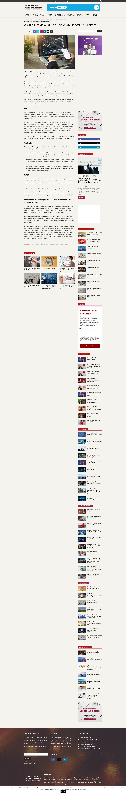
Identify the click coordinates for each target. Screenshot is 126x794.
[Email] (48, 31)
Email (81, 328)
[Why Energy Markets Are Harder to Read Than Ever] (82, 359)
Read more (81, 197)
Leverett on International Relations (86, 746)
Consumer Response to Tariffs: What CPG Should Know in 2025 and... (94, 688)
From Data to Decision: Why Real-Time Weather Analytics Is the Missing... (94, 394)
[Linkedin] (44, 31)
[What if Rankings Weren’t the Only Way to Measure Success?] (82, 373)
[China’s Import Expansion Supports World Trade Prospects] (82, 659)
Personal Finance (41, 19)
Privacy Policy (65, 1)
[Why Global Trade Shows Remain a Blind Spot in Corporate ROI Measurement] (82, 546)
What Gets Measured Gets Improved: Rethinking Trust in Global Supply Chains (93, 455)
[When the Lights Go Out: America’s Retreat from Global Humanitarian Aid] (82, 380)
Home (25, 1)
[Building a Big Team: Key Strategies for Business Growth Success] (82, 415)
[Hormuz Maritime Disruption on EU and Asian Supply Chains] (82, 652)
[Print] (51, 31)
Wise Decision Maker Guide (84, 737)
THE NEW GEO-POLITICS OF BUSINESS (60, 15)
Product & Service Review (44, 21)
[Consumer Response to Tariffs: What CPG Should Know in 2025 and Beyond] (82, 688)
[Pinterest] (41, 31)
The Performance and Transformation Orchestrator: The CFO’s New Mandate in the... (94, 448)
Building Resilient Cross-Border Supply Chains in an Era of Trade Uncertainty (94, 435)
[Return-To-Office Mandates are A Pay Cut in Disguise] (82, 283)
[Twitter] (37, 31)
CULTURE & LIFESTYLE (95, 15)
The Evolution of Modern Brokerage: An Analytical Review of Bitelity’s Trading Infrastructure (49, 287)
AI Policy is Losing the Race (93, 267)
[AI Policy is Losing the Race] (82, 269)
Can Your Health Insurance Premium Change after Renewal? (93, 630)
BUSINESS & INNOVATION (70, 15)
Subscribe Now (90, 346)
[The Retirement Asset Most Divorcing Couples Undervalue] (49, 261)
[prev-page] (25, 291)
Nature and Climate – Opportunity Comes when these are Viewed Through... (94, 401)
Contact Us (59, 1)
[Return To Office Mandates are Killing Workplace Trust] (82, 255)
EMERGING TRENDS (42, 15)
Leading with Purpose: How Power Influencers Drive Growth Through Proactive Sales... (94, 387)
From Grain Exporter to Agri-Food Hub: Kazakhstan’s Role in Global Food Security (94, 609)
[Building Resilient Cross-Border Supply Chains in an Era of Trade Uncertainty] (82, 434)
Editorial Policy (42, 1)
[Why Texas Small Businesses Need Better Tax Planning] (32, 278)
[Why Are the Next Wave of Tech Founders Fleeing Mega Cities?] (82, 532)
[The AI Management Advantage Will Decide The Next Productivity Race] (82, 276)
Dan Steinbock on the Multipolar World (87, 739)
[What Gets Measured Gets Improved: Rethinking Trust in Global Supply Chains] (82, 455)
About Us (29, 1)
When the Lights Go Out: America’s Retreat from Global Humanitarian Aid (94, 380)
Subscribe (48, 1)
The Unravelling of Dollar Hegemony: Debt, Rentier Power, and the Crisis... (94, 483)
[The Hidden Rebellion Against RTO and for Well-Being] (82, 297)
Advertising (53, 1)
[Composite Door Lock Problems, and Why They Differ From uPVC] (32, 261)
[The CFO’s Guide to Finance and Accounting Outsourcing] (82, 539)
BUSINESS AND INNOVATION (85, 505)
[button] (101, 1)
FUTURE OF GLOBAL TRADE (80, 15)
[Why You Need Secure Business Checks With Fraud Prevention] (82, 518)
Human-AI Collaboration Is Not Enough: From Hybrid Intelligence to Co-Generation (94, 442)
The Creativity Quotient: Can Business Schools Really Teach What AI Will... (94, 366)
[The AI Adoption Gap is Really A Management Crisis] (82, 290)
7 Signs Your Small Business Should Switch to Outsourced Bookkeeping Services (66, 270)
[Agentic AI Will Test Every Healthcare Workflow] (82, 248)
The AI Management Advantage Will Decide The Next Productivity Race (94, 276)
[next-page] (27, 291)
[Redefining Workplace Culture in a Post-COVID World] (82, 422)
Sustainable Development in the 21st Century (89, 748)
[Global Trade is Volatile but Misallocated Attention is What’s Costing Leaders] (82, 674)
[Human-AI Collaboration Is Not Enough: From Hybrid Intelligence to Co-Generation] (82, 441)
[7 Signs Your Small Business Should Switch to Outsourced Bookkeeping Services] (67, 261)
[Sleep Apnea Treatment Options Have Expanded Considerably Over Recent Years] (67, 278)
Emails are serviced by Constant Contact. (89, 341)
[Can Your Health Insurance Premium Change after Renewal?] (82, 630)
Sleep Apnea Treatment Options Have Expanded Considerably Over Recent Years (67, 287)
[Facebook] (34, 31)
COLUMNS (88, 14)
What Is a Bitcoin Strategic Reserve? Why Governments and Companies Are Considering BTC (94, 595)
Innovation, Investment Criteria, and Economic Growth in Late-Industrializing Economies (94, 498)
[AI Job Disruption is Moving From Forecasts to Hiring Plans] (82, 234)
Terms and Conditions (73, 1)
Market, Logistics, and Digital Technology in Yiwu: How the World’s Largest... (93, 681)
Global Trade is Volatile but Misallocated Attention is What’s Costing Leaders (94, 674)
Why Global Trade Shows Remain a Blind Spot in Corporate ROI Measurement (94, 546)
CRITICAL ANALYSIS (50, 15)
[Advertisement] (89, 214)
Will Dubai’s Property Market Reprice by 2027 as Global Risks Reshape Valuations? (94, 616)
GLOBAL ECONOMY (27, 15)
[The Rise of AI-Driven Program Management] (82, 511)
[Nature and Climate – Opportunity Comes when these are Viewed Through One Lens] (82, 401)
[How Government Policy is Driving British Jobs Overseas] (82, 476)
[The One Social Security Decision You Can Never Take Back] (82, 637)
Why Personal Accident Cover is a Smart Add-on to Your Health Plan (94, 623)
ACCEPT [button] (63, 791)
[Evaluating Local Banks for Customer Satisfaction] (82, 553)
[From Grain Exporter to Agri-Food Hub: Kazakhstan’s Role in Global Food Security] (82, 609)
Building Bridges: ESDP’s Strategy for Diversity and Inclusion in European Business (94, 408)
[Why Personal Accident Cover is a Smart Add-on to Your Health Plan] (82, 623)
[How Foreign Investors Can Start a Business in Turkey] (82, 525)
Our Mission (35, 1)
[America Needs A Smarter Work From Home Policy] (82, 262)
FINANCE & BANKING (35, 15)
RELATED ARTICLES (29, 253)
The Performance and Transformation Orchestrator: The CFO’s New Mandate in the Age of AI (90, 179)
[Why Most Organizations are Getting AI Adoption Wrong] (82, 241)
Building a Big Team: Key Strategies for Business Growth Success (94, 415)
